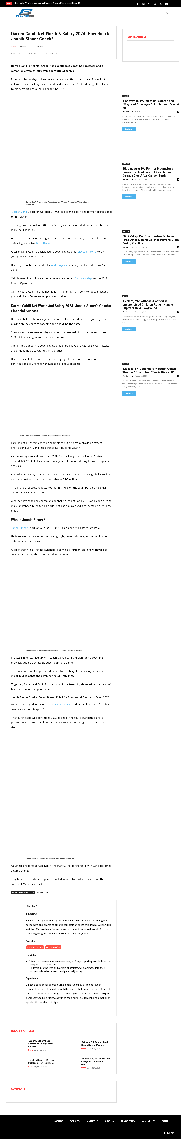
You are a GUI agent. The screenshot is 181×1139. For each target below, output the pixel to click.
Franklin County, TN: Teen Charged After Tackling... (41, 1061)
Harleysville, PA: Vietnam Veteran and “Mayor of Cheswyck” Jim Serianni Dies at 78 (47, 3)
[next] (100, 4)
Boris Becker (43, 243)
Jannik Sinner (20, 528)
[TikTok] (155, 3)
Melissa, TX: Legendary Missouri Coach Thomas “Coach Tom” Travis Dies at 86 (149, 370)
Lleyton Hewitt (87, 251)
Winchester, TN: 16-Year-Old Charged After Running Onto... (95, 1061)
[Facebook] (137, 3)
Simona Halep (83, 278)
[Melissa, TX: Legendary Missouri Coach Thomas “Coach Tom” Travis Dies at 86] (150, 351)
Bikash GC (24, 47)
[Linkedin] (162, 48)
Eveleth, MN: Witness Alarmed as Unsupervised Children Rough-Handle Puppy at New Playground (147, 304)
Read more (129, 129)
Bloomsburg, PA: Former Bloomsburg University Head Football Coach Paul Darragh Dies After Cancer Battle (148, 172)
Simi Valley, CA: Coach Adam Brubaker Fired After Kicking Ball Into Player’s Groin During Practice (150, 240)
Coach (125, 96)
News (13, 47)
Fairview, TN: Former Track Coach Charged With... (94, 1043)
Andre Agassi (59, 265)
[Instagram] (143, 3)
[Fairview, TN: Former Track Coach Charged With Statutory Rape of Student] (71, 1045)
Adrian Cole (128, 112)
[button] (167, 13)
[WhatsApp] (154, 48)
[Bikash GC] (16, 958)
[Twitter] (160, 3)
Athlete (126, 164)
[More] (170, 48)
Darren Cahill (20, 211)
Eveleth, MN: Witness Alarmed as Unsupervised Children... (41, 1043)
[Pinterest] (149, 3)
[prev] (95, 4)
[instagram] (27, 1009)
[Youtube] (166, 3)
